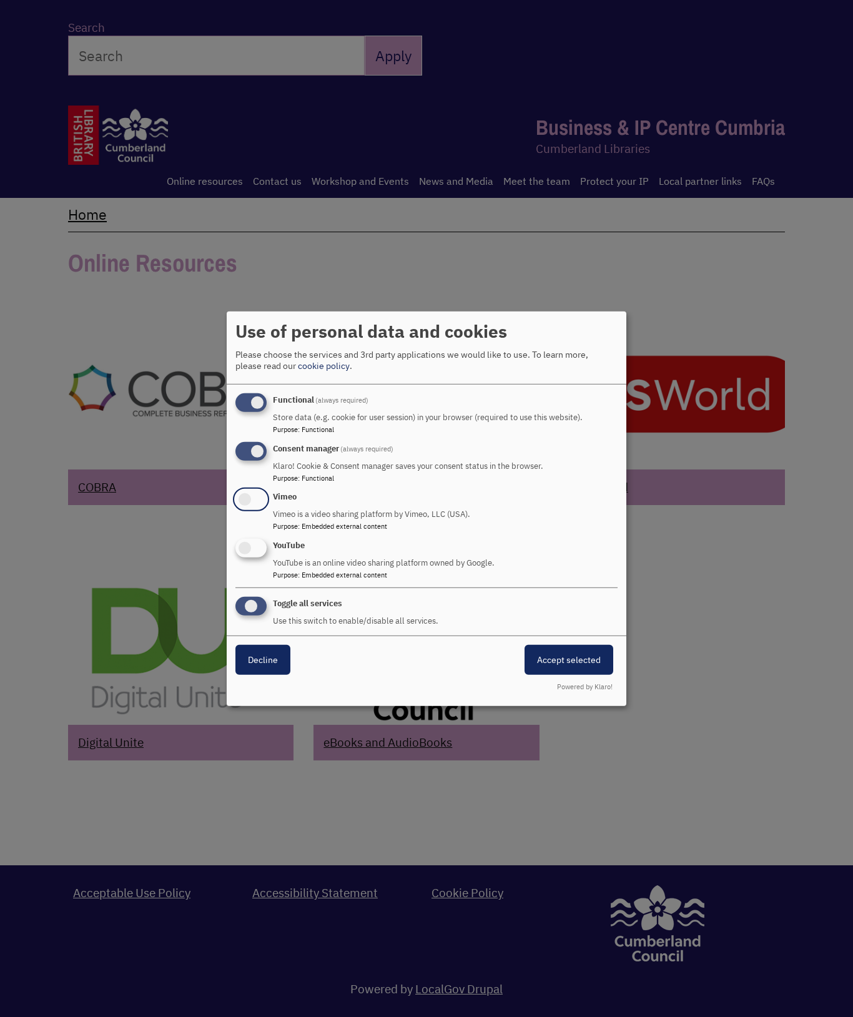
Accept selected (569, 660)
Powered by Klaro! (585, 686)
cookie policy (324, 365)
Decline (263, 660)
